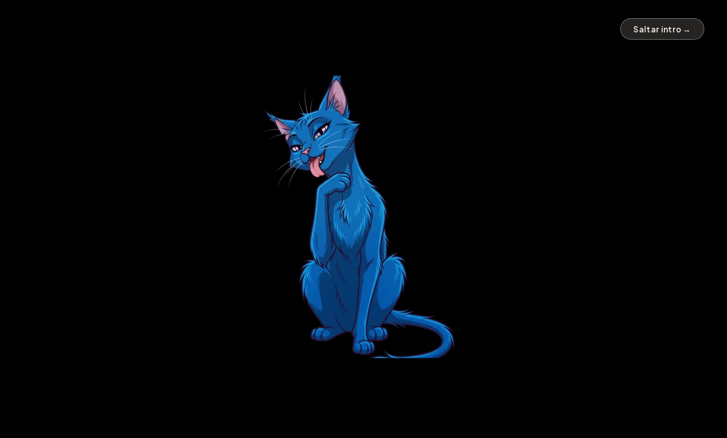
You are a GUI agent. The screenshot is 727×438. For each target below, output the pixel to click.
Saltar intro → (662, 29)
